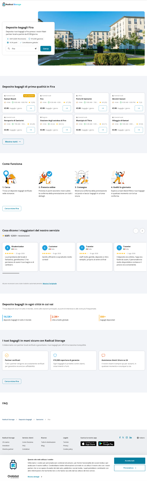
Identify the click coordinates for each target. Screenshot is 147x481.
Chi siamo (5, 442)
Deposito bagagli (25, 419)
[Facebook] (119, 437)
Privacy (65, 446)
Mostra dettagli (33, 477)
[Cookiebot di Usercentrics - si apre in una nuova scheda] (13, 476)
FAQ (23, 446)
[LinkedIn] (130, 437)
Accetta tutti (129, 461)
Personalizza (128, 468)
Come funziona (27, 442)
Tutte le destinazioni (48, 442)
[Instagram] (127, 437)
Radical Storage (8, 419)
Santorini (39, 419)
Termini (66, 442)
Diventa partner (7, 449)
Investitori (5, 446)
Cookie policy (68, 449)
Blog (42, 446)
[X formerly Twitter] (123, 437)
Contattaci (26, 449)
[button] (35, 48)
